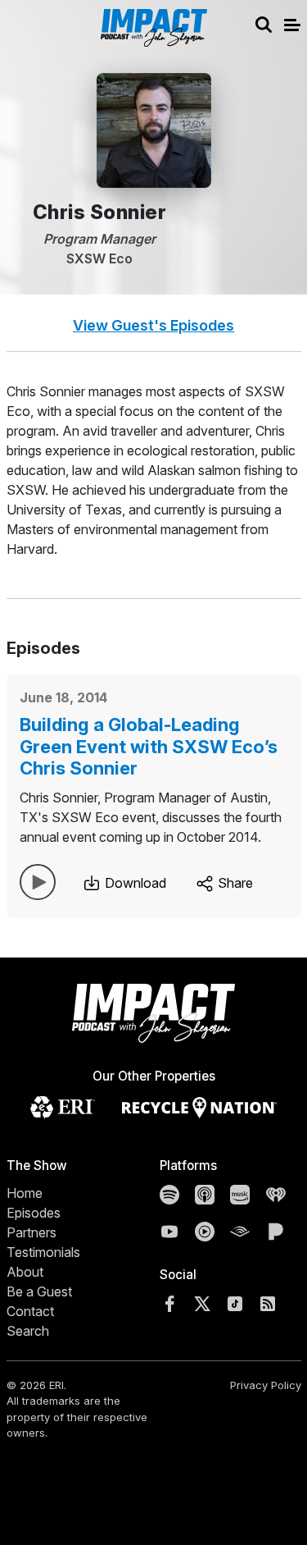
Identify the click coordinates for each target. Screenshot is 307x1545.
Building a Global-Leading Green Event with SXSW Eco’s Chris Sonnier (149, 746)
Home (25, 1193)
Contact (30, 1311)
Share (233, 883)
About (25, 1272)
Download (134, 883)
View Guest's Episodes (153, 325)
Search (28, 1331)
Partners (31, 1232)
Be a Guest (39, 1291)
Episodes (34, 1212)
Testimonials (43, 1252)
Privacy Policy (265, 1385)
